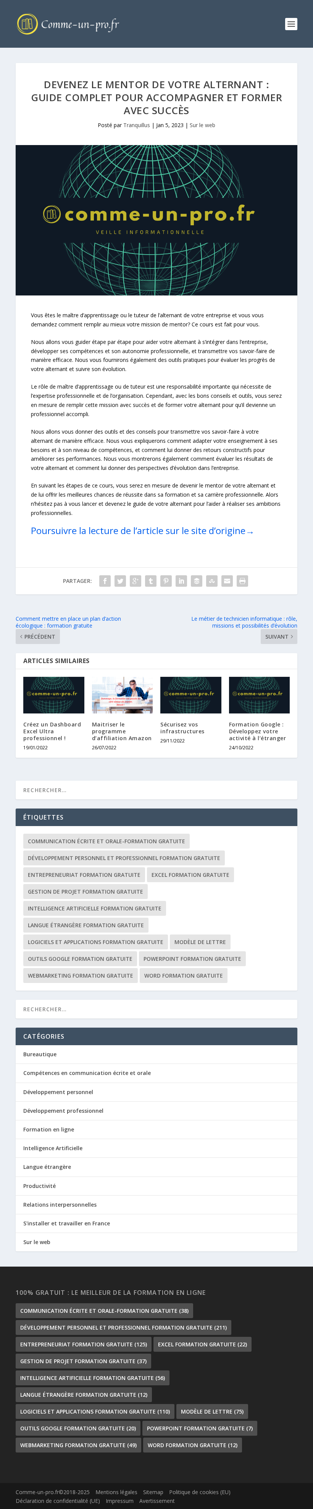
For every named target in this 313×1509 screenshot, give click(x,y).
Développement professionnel (63, 1110)
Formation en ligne (48, 1129)
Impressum (120, 1500)
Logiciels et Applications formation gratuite (95, 942)
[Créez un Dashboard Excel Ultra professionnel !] (53, 695)
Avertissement (157, 1500)
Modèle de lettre (200, 942)
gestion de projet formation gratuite (85, 891)
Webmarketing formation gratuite (80, 975)
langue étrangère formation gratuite (86, 925)
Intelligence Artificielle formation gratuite (94, 908)
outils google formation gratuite (80, 958)
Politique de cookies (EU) (200, 1492)
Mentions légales (116, 1492)
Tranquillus (136, 125)
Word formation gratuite (183, 975)
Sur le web (202, 125)
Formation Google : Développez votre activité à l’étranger (257, 731)
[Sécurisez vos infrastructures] (190, 695)
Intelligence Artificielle (52, 1148)
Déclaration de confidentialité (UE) (58, 1500)
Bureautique (39, 1054)
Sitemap (153, 1492)
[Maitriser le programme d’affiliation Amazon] (122, 695)
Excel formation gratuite (190, 874)
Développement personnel (58, 1092)
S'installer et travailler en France (66, 1223)
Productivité (39, 1185)
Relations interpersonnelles (60, 1204)
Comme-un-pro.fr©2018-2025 (53, 1492)
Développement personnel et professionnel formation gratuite (124, 858)
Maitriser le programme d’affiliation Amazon (122, 731)
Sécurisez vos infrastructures (182, 728)
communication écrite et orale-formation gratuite (106, 841)
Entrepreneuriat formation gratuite (84, 874)
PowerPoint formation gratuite (192, 958)
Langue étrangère (47, 1166)
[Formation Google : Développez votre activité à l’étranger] (259, 695)
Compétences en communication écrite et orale (87, 1072)
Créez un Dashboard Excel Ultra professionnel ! (52, 731)
